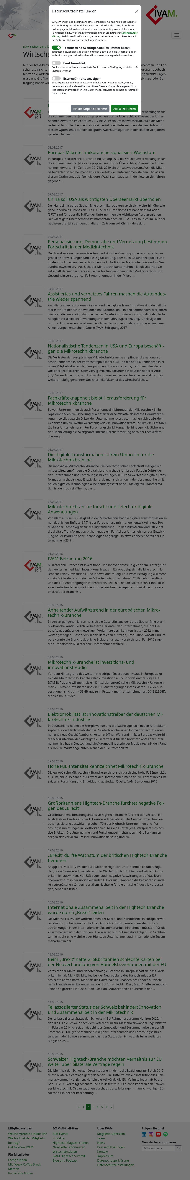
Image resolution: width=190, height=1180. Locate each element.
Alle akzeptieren (124, 109)
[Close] (137, 11)
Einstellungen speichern (90, 109)
